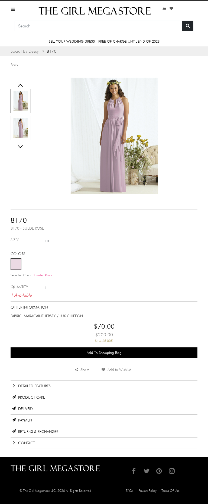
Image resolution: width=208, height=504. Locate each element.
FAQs (130, 491)
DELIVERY (25, 409)
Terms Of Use (170, 491)
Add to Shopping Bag (104, 352)
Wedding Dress (80, 41)
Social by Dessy (24, 51)
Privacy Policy (147, 491)
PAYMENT (26, 420)
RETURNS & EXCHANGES (38, 431)
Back (14, 65)
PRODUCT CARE (31, 397)
